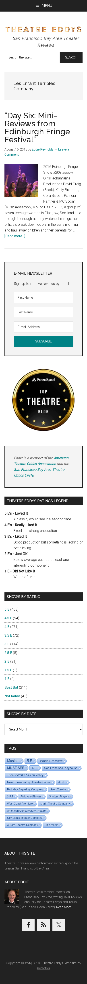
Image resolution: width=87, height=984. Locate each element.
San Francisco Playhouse (60, 768)
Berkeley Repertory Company (25, 789)
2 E (6, 661)
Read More (63, 907)
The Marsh (52, 825)
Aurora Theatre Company (22, 825)
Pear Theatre (58, 789)
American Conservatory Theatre (26, 810)
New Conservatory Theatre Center (29, 782)
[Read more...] (14, 236)
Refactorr (43, 968)
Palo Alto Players (31, 796)
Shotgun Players (59, 796)
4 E (6, 627)
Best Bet (11, 687)
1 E (6, 679)
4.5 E (8, 618)
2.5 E (8, 653)
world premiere (51, 761)
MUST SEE (15, 768)
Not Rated (12, 696)
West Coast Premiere (20, 803)
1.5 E (8, 670)
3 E (6, 644)
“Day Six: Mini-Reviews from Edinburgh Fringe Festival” (37, 127)
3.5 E (8, 635)
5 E (6, 609)
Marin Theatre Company (55, 803)
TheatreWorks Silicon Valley (25, 775)
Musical (13, 761)
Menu (47, 6)
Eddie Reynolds (42, 149)
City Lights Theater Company (24, 817)
